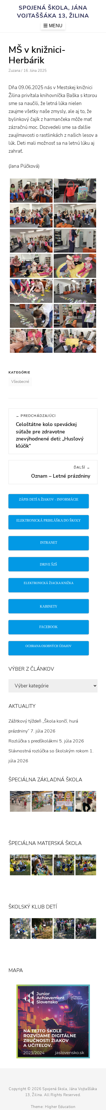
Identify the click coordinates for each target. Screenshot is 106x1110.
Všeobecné (20, 381)
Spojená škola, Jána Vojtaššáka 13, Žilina (53, 12)
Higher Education (60, 1106)
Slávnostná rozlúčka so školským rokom (48, 751)
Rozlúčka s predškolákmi (33, 741)
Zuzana (14, 70)
